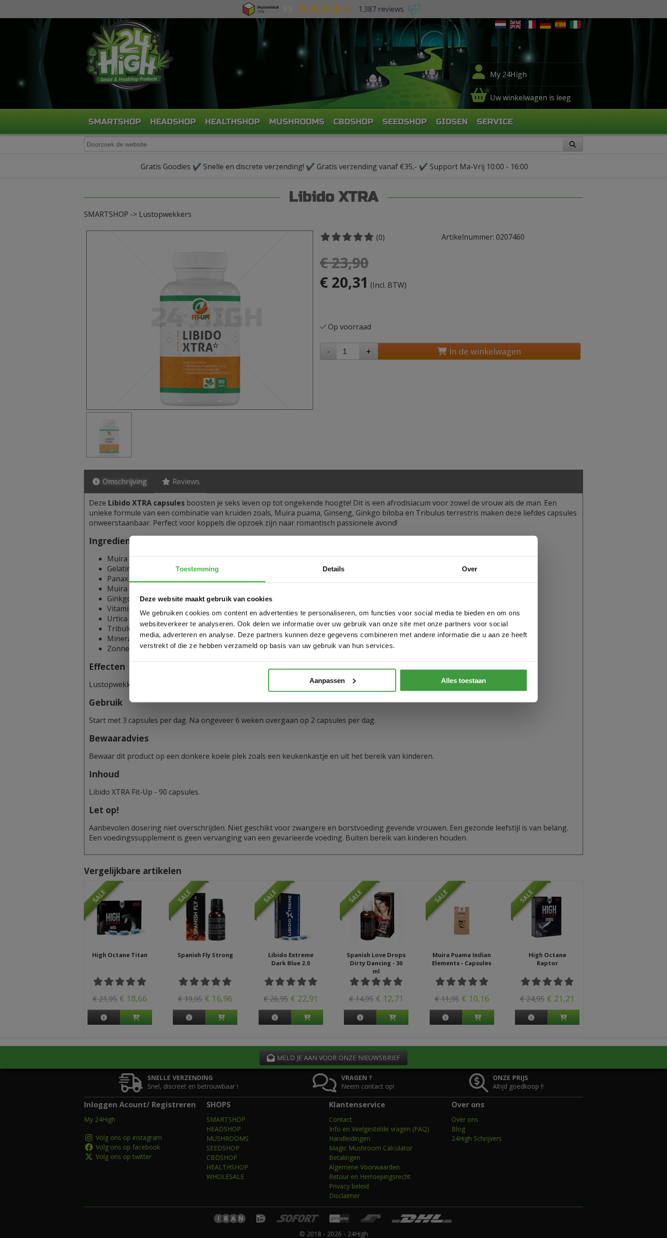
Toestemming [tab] (197, 569)
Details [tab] (334, 569)
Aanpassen (327, 680)
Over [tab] (469, 569)
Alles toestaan (463, 680)
